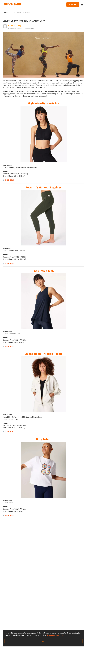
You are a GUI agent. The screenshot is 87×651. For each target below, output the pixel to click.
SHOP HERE (9, 180)
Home (6, 12)
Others (19, 12)
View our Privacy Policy (55, 635)
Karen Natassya (15, 25)
